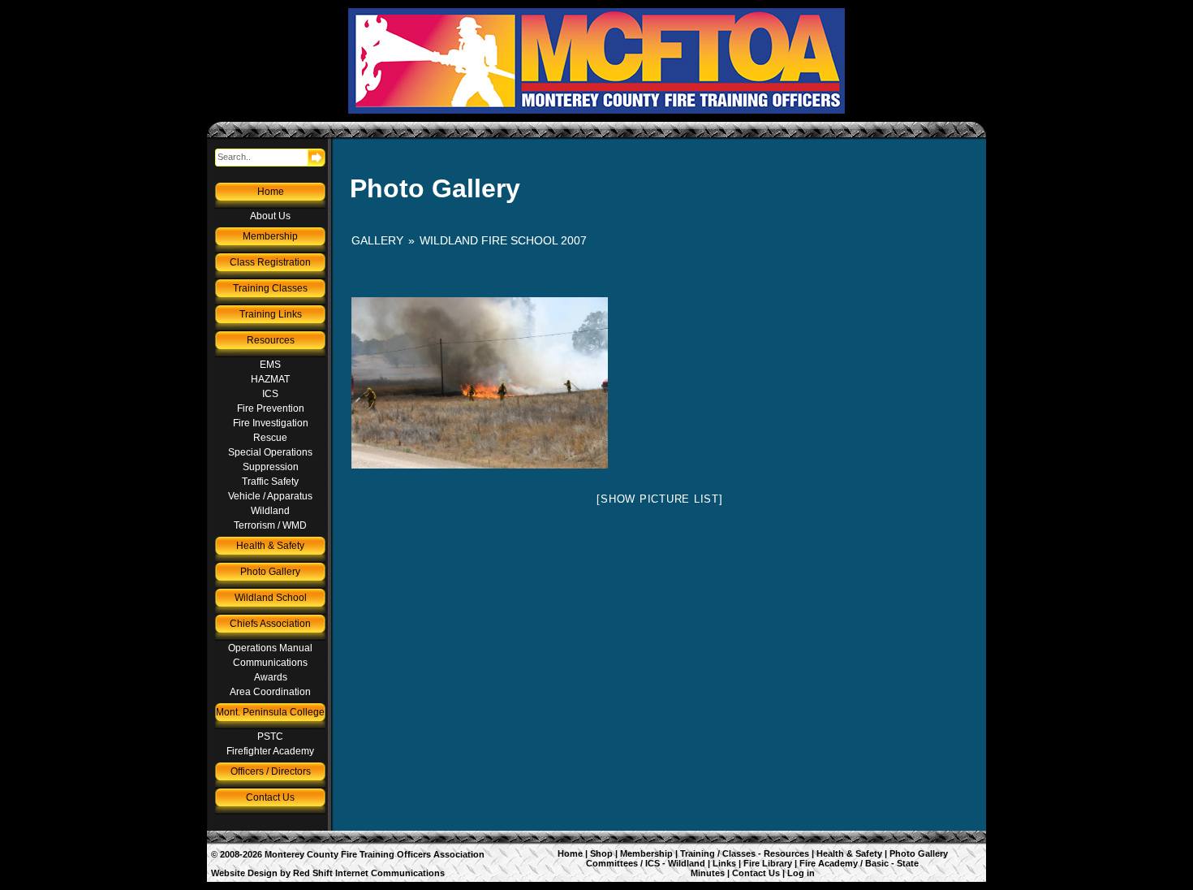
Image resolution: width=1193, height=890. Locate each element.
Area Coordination (270, 692)
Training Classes (270, 288)
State (908, 863)
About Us (270, 216)
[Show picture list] (659, 499)
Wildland (270, 510)
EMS (270, 364)
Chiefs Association (270, 623)
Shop (601, 853)
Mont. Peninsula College (270, 712)
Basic (877, 863)
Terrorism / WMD (270, 525)
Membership (270, 236)
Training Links (270, 314)
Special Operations (270, 452)
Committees (612, 863)
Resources (271, 340)
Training (697, 853)
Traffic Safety (270, 481)
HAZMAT (270, 379)
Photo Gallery (270, 571)
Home (270, 191)
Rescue (270, 437)
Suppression (271, 467)
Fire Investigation (270, 423)
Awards (270, 677)
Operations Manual (270, 648)
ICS (270, 394)
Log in (801, 873)
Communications (270, 662)
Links (724, 863)
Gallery (377, 240)
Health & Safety (270, 545)
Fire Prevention (270, 408)
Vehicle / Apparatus (270, 496)
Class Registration (270, 262)
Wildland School (271, 597)
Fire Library (767, 863)
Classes (739, 853)
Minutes (708, 873)
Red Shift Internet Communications (369, 873)
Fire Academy (828, 863)
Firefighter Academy (270, 751)
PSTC (270, 736)
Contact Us (270, 797)
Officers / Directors (270, 771)
